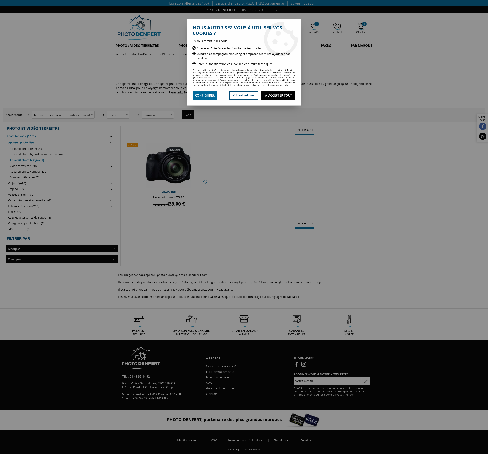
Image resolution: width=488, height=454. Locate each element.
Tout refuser (245, 95)
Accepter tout (279, 95)
